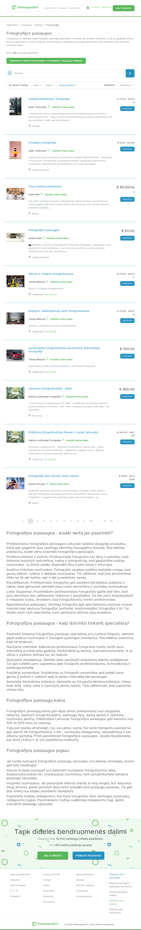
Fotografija (82, 891)
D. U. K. (14, 891)
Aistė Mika (34, 195)
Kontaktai (15, 896)
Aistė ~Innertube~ (38, 107)
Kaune (46, 885)
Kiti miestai (50, 294)
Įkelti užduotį (123, 8)
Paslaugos (62, 8)
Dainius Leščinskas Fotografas (45, 397)
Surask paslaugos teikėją (118, 893)
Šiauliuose (48, 896)
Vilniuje (47, 880)
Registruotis (107, 7)
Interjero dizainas (85, 885)
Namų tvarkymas (85, 874)
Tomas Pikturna (37, 282)
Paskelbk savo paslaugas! (116, 876)
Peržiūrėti (127, 108)
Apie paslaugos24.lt (20, 874)
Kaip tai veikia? (50, 8)
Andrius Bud (35, 238)
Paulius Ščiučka (37, 484)
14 (111, 521)
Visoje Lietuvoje (51, 874)
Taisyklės (15, 880)
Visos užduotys (74, 8)
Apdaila (80, 880)
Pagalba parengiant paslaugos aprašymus (120, 885)
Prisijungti (95, 7)
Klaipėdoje (48, 891)
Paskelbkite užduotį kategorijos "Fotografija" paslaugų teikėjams (46, 60)
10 (91, 521)
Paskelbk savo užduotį (116, 902)
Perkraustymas (84, 896)
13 (105, 521)
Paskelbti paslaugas (88, 855)
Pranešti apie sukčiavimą (116, 911)
